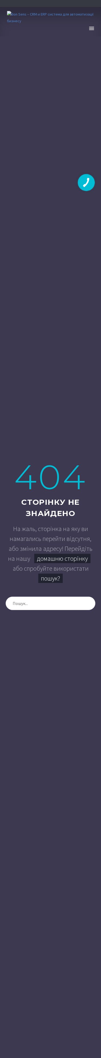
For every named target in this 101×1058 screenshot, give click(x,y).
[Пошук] (88, 603)
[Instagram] (55, 3)
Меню (91, 28)
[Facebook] (38, 3)
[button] (82, 28)
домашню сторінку (62, 558)
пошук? (50, 578)
